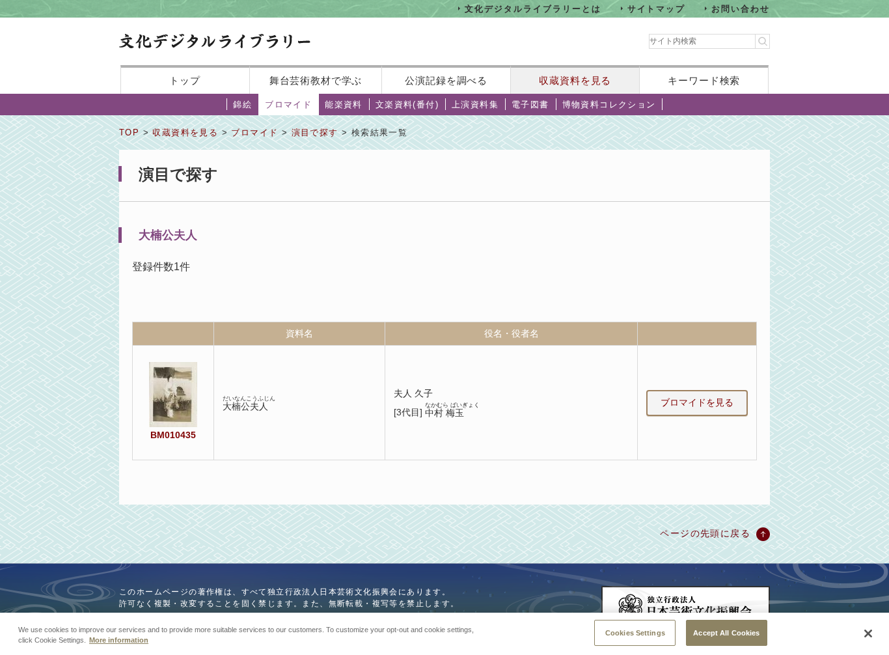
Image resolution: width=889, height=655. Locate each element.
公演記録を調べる (446, 80)
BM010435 (173, 435)
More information (118, 641)
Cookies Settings (635, 632)
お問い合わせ (740, 8)
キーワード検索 (704, 80)
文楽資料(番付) (407, 104)
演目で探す (315, 132)
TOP (129, 132)
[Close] (868, 633)
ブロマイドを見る (697, 402)
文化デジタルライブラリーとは (533, 8)
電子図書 (530, 104)
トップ (184, 80)
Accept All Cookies (726, 632)
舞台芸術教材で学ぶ (315, 80)
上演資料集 (475, 104)
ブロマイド (288, 104)
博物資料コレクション (609, 104)
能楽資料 (343, 104)
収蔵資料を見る (575, 80)
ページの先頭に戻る (705, 533)
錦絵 (242, 104)
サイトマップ (656, 8)
